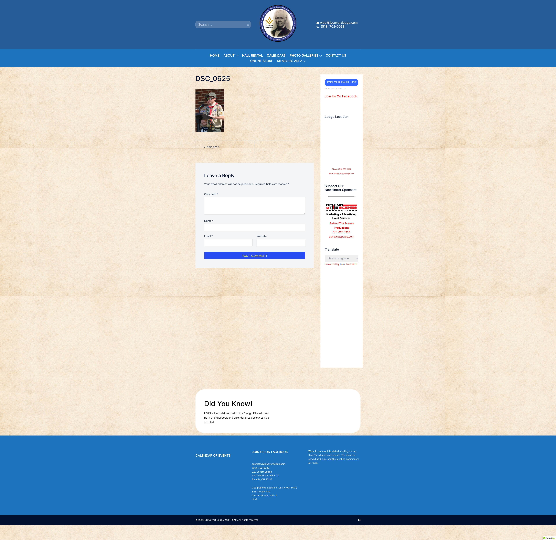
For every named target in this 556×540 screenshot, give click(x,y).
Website (262, 236)
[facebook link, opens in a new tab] (359, 519)
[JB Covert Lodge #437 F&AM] (278, 24)
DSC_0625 (213, 147)
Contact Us (336, 55)
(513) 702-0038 (260, 467)
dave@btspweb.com (341, 236)
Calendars (276, 55)
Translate (351, 264)
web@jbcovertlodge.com (344, 173)
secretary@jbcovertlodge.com (268, 463)
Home (215, 55)
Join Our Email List (341, 82)
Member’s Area (289, 61)
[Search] (248, 25)
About (229, 55)
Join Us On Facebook (341, 96)
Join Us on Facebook (270, 452)
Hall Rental (252, 55)
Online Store (261, 61)
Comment (211, 194)
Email (208, 236)
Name (208, 220)
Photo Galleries (304, 55)
